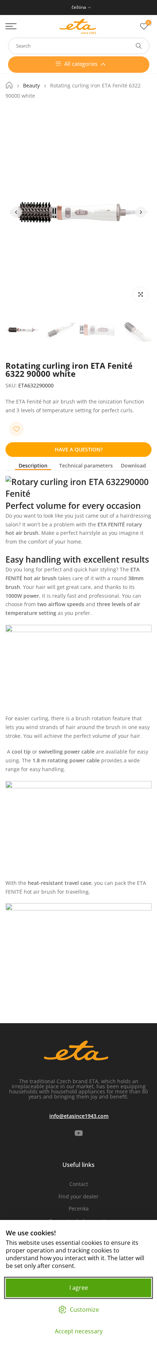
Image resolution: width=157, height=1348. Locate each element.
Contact (78, 1183)
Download (133, 466)
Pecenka (79, 1208)
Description (33, 466)
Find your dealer (78, 1196)
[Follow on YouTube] (78, 1133)
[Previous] (16, 212)
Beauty (31, 85)
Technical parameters (86, 466)
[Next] (140, 212)
